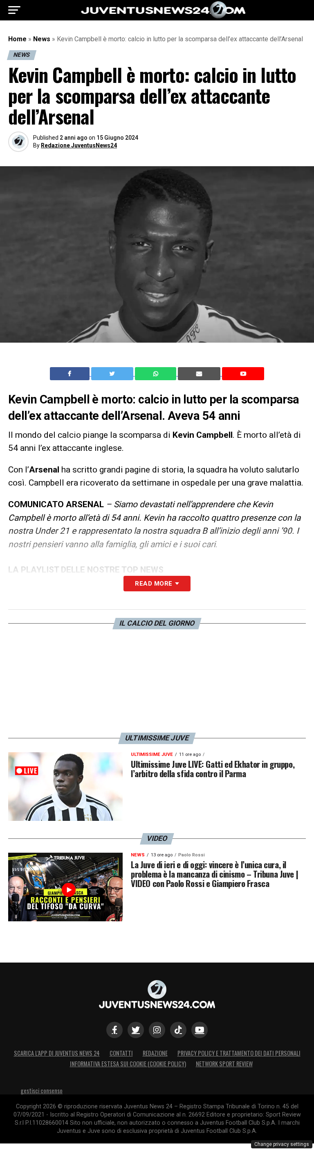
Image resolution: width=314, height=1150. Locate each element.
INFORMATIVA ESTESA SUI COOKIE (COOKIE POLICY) (128, 1063)
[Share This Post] (156, 373)
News (41, 39)
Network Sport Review (224, 1063)
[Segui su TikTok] (178, 1030)
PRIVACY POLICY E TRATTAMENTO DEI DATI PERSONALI (239, 1053)
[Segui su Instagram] (157, 1030)
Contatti (121, 1053)
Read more (153, 583)
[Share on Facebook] (71, 373)
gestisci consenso (41, 1090)
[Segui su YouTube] (199, 1030)
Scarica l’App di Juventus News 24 (57, 1053)
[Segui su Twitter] (136, 1030)
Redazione (155, 1053)
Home (17, 39)
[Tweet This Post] (113, 373)
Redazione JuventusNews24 (79, 145)
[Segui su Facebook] (114, 1030)
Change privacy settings (281, 1144)
